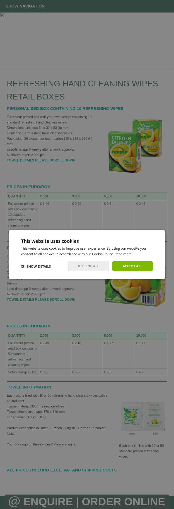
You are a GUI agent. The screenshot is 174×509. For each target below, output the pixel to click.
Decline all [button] (88, 266)
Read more (123, 253)
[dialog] (87, 254)
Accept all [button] (133, 266)
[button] (36, 266)
